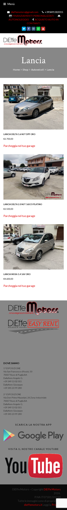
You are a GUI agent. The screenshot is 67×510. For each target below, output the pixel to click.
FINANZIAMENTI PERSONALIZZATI (33, 15)
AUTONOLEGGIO (19, 19)
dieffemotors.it (33, 504)
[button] (19, 146)
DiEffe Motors (52, 489)
